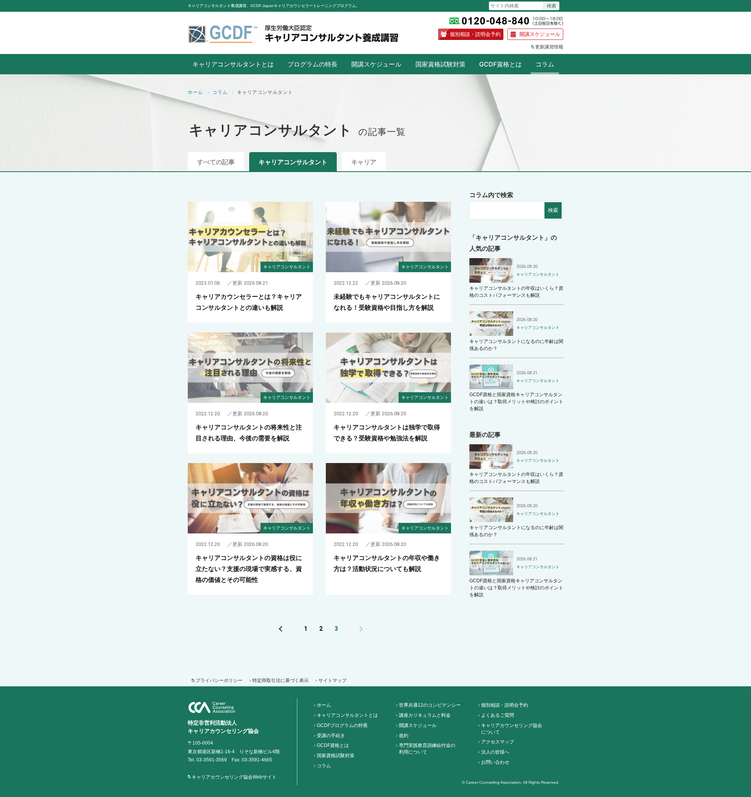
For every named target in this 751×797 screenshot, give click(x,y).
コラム (544, 64)
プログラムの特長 (312, 64)
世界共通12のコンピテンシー (430, 705)
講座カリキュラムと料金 (425, 715)
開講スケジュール (539, 34)
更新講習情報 (549, 47)
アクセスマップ (497, 742)
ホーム (195, 92)
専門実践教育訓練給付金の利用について (427, 749)
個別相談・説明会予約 (475, 34)
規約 (403, 735)
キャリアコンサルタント (293, 162)
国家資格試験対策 (440, 64)
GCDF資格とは (500, 64)
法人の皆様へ (495, 752)
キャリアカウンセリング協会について (511, 729)
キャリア (363, 162)
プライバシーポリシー (219, 680)
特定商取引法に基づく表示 (280, 680)
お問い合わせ (495, 762)
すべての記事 (216, 162)
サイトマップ (332, 680)
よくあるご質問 (497, 715)
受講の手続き (331, 735)
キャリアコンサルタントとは (233, 64)
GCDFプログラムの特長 (342, 725)
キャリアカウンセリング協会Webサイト (234, 777)
